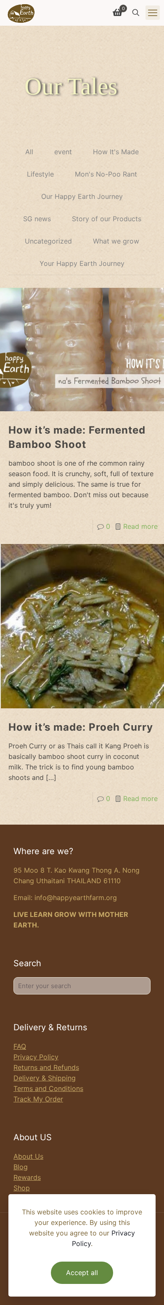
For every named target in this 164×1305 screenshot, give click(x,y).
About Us (28, 1156)
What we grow (116, 241)
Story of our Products (106, 218)
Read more (140, 526)
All (29, 151)
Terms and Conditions (48, 1088)
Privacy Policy (35, 1057)
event (63, 151)
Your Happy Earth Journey (82, 263)
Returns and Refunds (46, 1067)
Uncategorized (48, 241)
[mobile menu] (152, 12)
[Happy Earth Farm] (21, 12)
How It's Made (116, 151)
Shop (21, 1188)
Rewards (27, 1177)
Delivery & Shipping (44, 1078)
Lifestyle (40, 174)
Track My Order (38, 1099)
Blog (20, 1167)
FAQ (19, 1046)
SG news (37, 218)
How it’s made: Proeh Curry (80, 727)
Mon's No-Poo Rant (106, 174)
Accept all (82, 1272)
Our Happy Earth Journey (82, 196)
